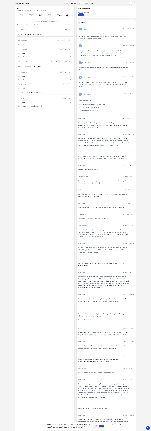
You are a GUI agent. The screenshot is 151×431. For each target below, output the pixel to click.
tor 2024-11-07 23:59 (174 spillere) (31, 34)
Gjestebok (86, 3)
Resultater (20, 24)
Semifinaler (24, 84)
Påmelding (36, 24)
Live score (53, 21)
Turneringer (73, 3)
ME (66, 61)
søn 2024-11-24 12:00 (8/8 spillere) (31, 92)
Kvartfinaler (24, 72)
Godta (101, 426)
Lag (69, 29)
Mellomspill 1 (24, 49)
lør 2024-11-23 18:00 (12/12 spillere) (31, 66)
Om (92, 3)
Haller (79, 3)
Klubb (65, 29)
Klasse (57, 40)
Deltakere (28, 24)
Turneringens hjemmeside (40, 21)
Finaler (22, 98)
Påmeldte (23, 29)
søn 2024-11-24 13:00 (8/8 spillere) (31, 106)
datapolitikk (80, 427)
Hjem (67, 3)
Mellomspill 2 (24, 61)
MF (69, 61)
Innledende (24, 40)
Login (81, 15)
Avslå (95, 426)
